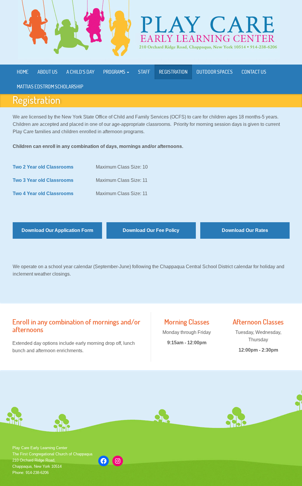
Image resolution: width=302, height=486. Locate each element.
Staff (144, 72)
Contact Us (254, 72)
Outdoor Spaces (214, 72)
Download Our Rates (245, 230)
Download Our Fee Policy (151, 230)
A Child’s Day (80, 72)
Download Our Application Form (57, 230)
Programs (114, 72)
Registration (173, 72)
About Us (47, 72)
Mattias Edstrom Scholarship (50, 86)
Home (23, 72)
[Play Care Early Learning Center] (149, 31)
